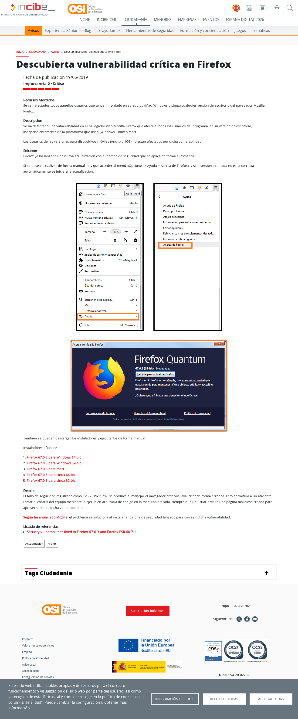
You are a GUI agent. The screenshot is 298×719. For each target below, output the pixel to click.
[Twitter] (239, 619)
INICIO (20, 51)
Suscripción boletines (147, 611)
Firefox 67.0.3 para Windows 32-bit (54, 463)
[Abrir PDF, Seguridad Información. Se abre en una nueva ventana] (233, 651)
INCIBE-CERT (107, 19)
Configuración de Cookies (175, 699)
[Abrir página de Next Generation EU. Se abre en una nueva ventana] (148, 647)
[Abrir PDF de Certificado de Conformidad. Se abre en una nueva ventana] (213, 650)
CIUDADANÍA (136, 19)
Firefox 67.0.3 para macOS (47, 469)
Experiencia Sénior (61, 30)
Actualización (34, 544)
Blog (87, 30)
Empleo (27, 652)
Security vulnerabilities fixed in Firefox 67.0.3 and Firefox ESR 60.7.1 (81, 531)
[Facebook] (247, 619)
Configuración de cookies (38, 677)
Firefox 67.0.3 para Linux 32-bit (51, 480)
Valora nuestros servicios (38, 645)
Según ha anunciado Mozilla (45, 517)
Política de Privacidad (35, 658)
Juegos (240, 30)
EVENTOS (211, 19)
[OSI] (59, 609)
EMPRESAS (187, 19)
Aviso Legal (29, 664)
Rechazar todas (224, 699)
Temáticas (261, 30)
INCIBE (84, 19)
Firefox (52, 544)
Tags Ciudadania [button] (48, 573)
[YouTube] (255, 619)
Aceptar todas (271, 699)
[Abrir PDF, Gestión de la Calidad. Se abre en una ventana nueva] (257, 651)
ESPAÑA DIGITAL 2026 (245, 19)
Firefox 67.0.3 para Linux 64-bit (51, 474)
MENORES (162, 19)
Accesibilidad (30, 671)
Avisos (33, 30)
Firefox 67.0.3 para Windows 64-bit (54, 457)
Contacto (27, 639)
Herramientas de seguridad (150, 30)
